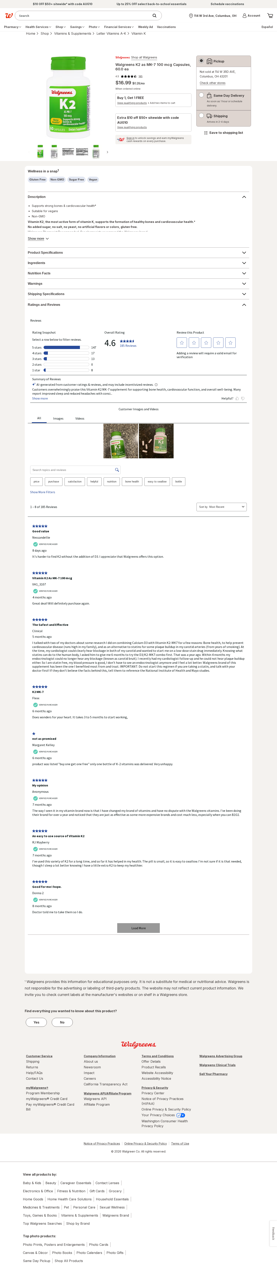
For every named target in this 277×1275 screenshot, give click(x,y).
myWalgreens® (37, 1087)
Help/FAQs (34, 1073)
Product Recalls (154, 1067)
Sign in (130, 138)
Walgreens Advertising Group (220, 1056)
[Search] (156, 16)
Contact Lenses (107, 1183)
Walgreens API (95, 1099)
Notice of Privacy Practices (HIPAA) (163, 1101)
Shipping (32, 1061)
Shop (45, 33)
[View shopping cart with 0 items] (270, 16)
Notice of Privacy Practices (102, 1143)
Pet (66, 1207)
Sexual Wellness (112, 1207)
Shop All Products (69, 1261)
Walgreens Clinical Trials (217, 1065)
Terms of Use (180, 1143)
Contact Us (34, 1078)
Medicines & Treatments (41, 1207)
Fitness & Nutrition (71, 1191)
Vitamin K (138, 33)
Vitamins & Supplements (72, 33)
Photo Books (62, 1253)
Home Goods (33, 1199)
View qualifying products (132, 102)
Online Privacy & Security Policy (166, 1109)
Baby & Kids (32, 1183)
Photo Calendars (89, 1253)
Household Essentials (112, 1199)
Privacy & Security (155, 1087)
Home (30, 33)
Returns (32, 1067)
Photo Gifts (114, 1253)
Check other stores (212, 83)
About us (91, 1061)
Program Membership (43, 1093)
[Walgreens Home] (9, 16)
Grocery (115, 1191)
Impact (89, 1073)
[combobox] (83, 15)
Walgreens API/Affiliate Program (107, 1093)
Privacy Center (153, 1093)
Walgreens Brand (115, 1215)
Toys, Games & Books (40, 1215)
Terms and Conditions (158, 1056)
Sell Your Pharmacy (213, 1074)
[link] (129, 76)
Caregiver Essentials (75, 1183)
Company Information (100, 1056)
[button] (251, 16)
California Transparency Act (105, 1084)
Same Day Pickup (36, 1261)
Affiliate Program (97, 1104)
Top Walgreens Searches (42, 1223)
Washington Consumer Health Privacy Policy (165, 1123)
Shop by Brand (78, 1223)
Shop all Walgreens (144, 57)
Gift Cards (97, 1191)
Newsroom (92, 1067)
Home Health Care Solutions (69, 1199)
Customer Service (39, 1056)
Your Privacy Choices (159, 1115)
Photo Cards (98, 1245)
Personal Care (84, 1207)
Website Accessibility (157, 1073)
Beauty (50, 1183)
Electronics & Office (38, 1191)
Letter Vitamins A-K (111, 33)
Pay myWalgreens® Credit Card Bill (50, 1106)
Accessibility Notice (156, 1078)
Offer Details (151, 1061)
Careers (90, 1078)
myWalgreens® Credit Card (46, 1099)
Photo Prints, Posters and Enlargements (54, 1245)
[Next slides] (107, 152)
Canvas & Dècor (35, 1253)
